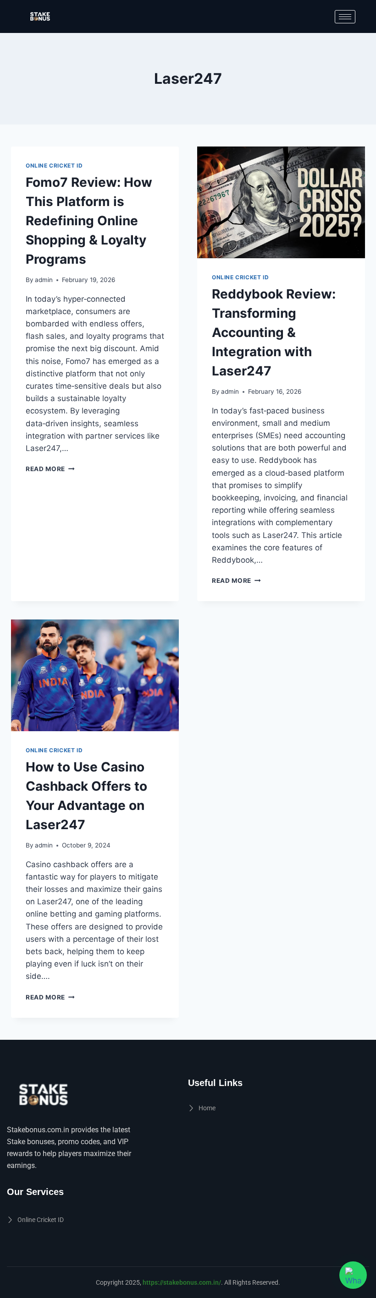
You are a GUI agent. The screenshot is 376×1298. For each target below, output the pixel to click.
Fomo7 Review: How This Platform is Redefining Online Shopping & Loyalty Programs (89, 220)
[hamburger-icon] (345, 16)
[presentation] (281, 202)
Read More (50, 468)
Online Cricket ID (54, 165)
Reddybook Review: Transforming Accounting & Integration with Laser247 (274, 332)
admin (44, 279)
